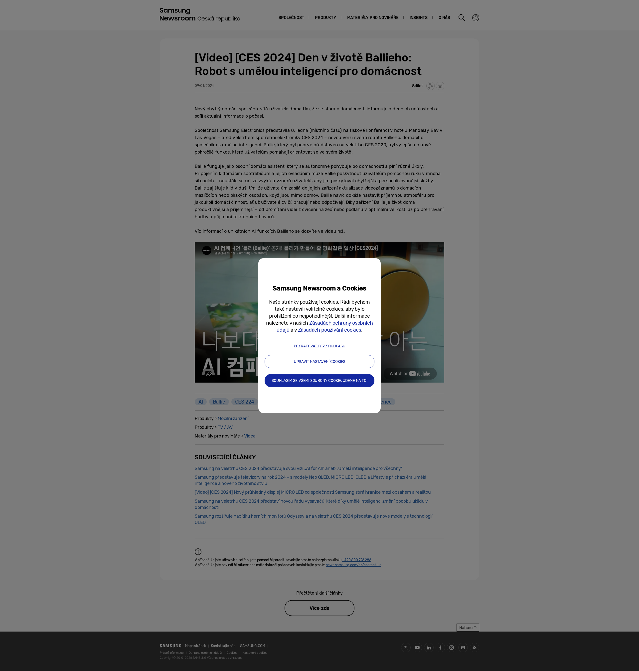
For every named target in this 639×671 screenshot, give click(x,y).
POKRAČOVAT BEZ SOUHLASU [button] (319, 346)
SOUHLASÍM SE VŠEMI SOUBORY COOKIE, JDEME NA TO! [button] (319, 380)
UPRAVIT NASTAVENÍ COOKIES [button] (319, 361)
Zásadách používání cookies (329, 330)
